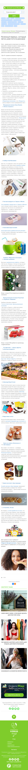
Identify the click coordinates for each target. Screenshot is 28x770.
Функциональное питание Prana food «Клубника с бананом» (13, 298)
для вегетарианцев (19, 18)
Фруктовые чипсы (8, 416)
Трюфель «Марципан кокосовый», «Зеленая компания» (12, 258)
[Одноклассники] (15, 584)
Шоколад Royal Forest (9, 382)
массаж (12, 18)
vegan (2, 25)
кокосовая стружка (12, 22)
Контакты (10, 743)
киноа (8, 18)
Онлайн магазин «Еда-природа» (9, 486)
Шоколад (21, 391)
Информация (10, 741)
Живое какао (22, 117)
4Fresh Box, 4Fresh (8, 507)
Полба (15, 25)
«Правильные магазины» (9, 101)
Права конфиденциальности (14, 746)
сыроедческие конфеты (12, 262)
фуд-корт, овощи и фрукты (8, 358)
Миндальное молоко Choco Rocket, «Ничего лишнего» (12, 105)
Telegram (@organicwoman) (8, 543)
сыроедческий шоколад (6, 20)
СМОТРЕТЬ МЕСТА (14, 695)
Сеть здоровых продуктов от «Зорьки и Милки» (14, 204)
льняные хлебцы (9, 25)
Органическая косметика (14, 24)
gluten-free (4, 22)
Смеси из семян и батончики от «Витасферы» (12, 443)
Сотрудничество (11, 744)
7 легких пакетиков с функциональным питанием (12, 304)
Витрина (13, 31)
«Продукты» (21, 101)
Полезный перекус (6, 452)
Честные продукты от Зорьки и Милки (13, 201)
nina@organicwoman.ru (15, 753)
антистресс (4, 24)
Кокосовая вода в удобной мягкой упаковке (13, 230)
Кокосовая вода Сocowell (10, 227)
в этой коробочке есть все (15, 510)
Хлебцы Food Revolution (9, 160)
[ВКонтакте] (13, 584)
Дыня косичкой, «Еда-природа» (12, 483)
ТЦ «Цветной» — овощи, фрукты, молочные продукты (12, 348)
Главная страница (6, 31)
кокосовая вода (17, 20)
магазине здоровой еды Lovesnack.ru (16, 421)
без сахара (20, 22)
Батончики (23, 24)
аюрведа (3, 18)
